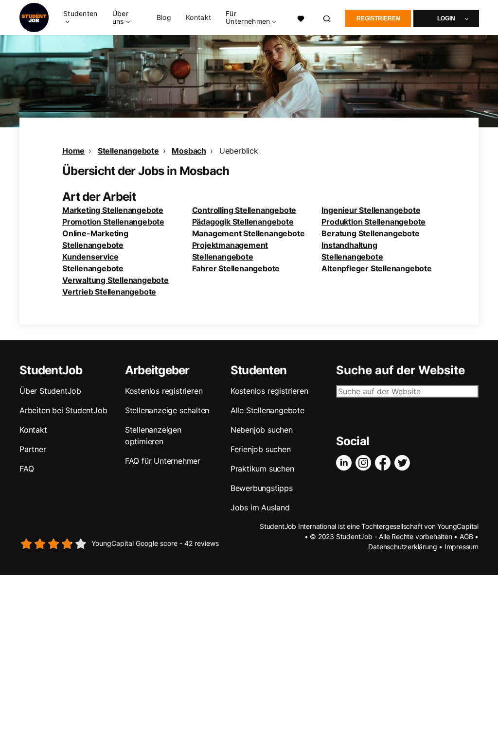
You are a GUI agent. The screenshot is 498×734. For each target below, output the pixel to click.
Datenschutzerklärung (402, 546)
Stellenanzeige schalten (167, 410)
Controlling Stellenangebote (244, 210)
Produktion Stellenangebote (373, 222)
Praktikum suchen (262, 468)
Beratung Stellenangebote (370, 233)
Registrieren (378, 18)
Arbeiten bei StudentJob (63, 410)
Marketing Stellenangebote (112, 210)
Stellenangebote (128, 151)
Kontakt (198, 17)
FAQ (26, 468)
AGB (466, 536)
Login (446, 18)
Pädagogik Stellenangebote (243, 222)
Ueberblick (238, 151)
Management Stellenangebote (248, 233)
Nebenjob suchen (262, 430)
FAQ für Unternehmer (162, 461)
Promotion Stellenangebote (113, 222)
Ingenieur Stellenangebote (370, 210)
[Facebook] (384, 463)
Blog (164, 17)
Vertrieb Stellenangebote (109, 292)
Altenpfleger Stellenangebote (376, 268)
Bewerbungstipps (262, 488)
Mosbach (189, 151)
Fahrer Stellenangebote (236, 268)
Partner (32, 449)
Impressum (462, 546)
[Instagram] (365, 463)
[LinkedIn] (346, 463)
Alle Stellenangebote (267, 410)
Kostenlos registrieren (164, 391)
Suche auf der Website (400, 370)
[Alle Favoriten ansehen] (301, 17)
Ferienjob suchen (261, 449)
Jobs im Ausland (260, 507)
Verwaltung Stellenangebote (115, 280)
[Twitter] (404, 463)
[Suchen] (327, 17)
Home (73, 151)
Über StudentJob (50, 391)
